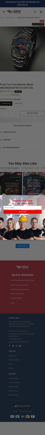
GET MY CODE (22, 211)
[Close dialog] (44, 196)
